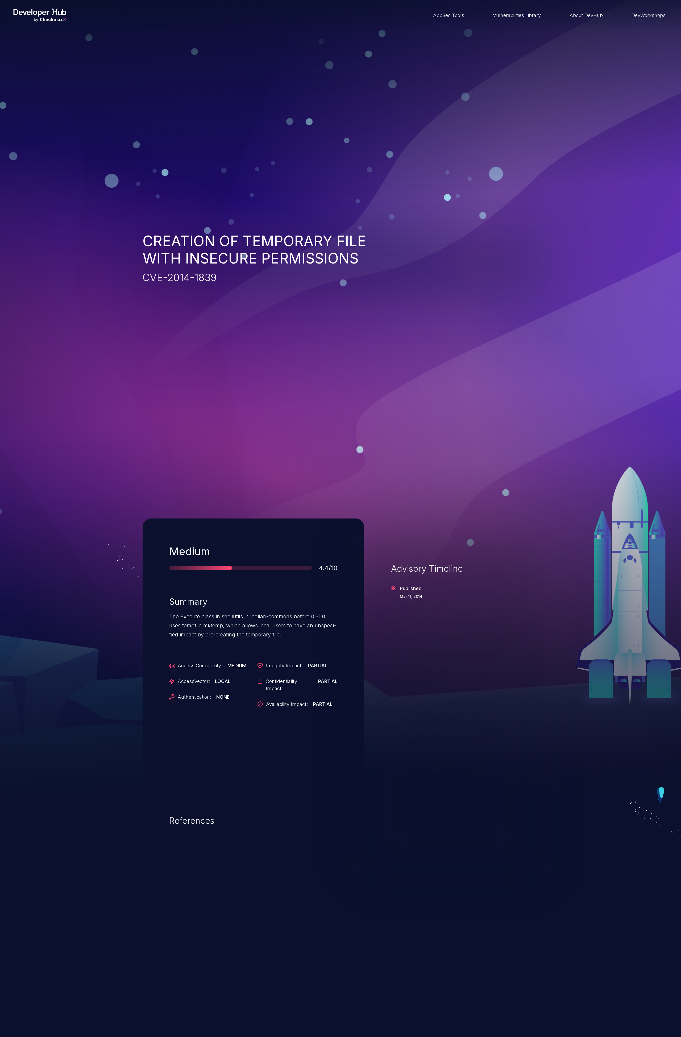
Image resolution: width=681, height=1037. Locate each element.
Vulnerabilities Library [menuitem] (517, 15)
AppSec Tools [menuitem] (448, 15)
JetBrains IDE (314, 971)
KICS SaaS (453, 971)
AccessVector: (194, 681)
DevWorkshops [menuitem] (649, 15)
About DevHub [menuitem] (586, 15)
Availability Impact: (287, 704)
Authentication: (194, 697)
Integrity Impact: (284, 665)
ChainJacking (172, 971)
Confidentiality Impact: (281, 684)
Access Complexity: (200, 665)
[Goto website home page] (40, 15)
